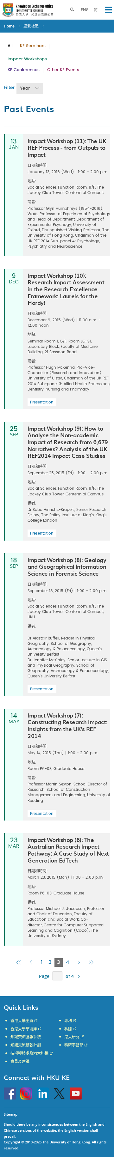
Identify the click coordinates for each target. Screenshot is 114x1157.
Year (25, 88)
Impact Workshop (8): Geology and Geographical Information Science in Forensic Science (67, 566)
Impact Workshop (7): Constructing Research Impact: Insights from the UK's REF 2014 (67, 725)
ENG (85, 9)
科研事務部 (73, 1045)
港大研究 (71, 1037)
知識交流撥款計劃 (25, 1045)
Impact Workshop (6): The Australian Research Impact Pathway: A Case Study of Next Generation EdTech (68, 849)
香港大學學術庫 (23, 1029)
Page (44, 976)
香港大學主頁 (21, 1021)
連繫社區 (31, 26)
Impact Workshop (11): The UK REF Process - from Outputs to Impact (67, 147)
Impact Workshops (27, 59)
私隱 (68, 1029)
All (10, 46)
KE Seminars (33, 46)
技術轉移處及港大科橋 (29, 1053)
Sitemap (10, 1114)
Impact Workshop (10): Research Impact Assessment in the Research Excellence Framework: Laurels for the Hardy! (66, 289)
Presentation (42, 402)
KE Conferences (24, 70)
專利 (68, 1021)
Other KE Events (63, 70)
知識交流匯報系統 (25, 1037)
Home (9, 26)
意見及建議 (19, 1061)
